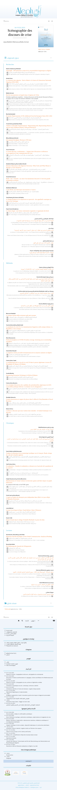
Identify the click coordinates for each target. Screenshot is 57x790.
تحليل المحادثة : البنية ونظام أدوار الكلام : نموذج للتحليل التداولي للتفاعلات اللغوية (33, 572)
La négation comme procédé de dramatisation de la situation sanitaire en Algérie (29, 352)
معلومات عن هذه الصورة (44, 49)
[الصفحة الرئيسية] (18, 621)
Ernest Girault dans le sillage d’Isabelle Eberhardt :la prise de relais (25, 520)
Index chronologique (11, 665)
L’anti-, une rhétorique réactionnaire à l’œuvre (21, 189)
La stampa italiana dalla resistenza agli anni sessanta (21, 315)
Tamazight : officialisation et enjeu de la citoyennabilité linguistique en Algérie (28, 70)
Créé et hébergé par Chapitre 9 (22, 787)
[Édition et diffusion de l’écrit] (16, 773)
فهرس (33, 621)
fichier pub (7, 609)
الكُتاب (7, 662)
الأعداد (27, 621)
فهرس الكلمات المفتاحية (12, 664)
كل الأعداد (28, 761)
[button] (22, 621)
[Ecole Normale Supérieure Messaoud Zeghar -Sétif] (7, 773)
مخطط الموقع (21, 785)
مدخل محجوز (35, 787)
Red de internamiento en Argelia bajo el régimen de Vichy (22, 95)
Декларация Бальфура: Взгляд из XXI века (18, 140)
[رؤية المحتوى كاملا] (38, 621)
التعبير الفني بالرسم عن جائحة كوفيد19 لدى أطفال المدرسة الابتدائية (37, 305)
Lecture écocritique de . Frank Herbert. (23, 510)
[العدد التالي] (52, 21)
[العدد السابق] (48, 21)
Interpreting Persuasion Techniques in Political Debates (22, 375)
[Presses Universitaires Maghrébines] (24, 773)
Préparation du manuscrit (12, 646)
